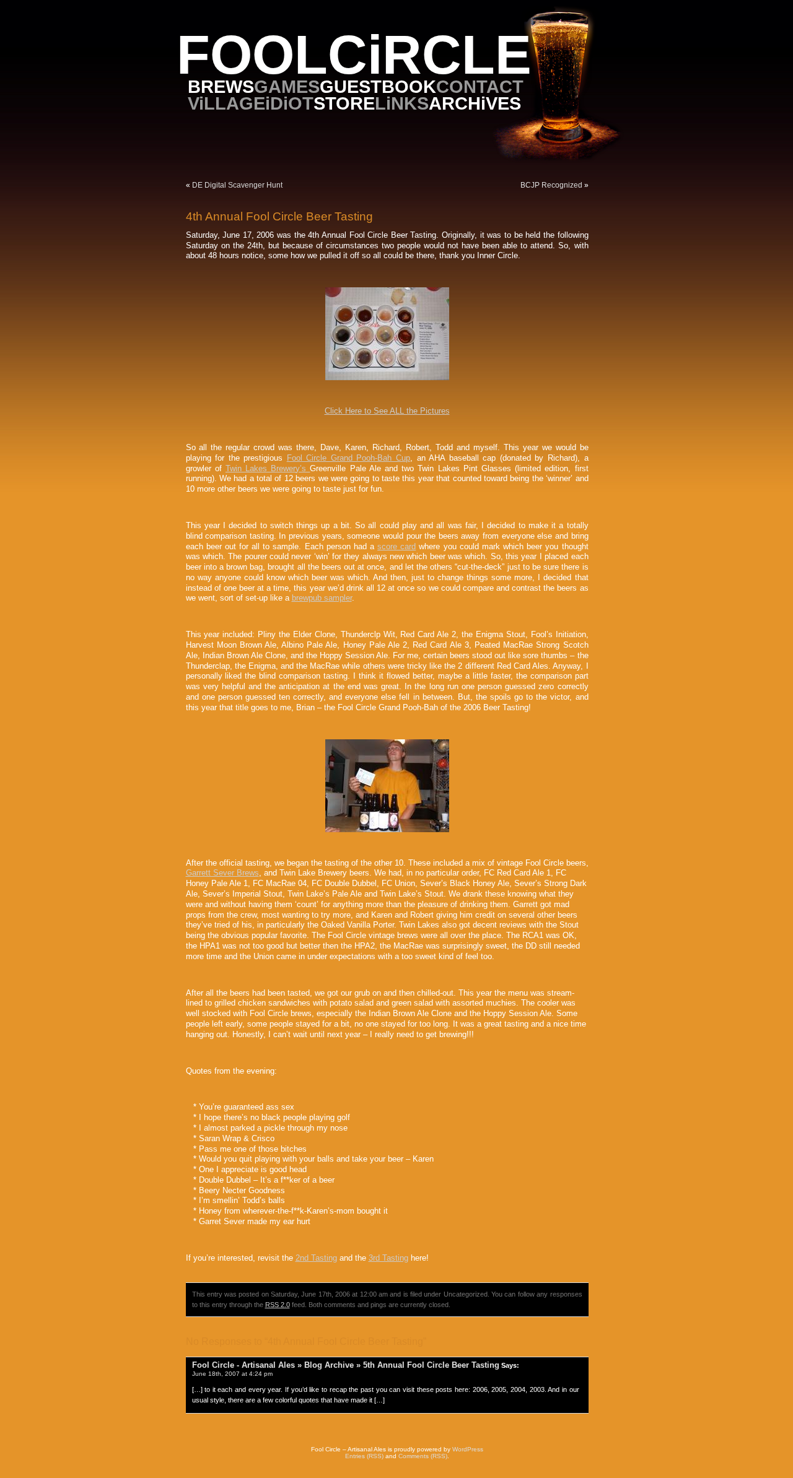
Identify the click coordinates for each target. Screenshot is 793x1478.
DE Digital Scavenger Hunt (237, 185)
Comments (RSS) (422, 1456)
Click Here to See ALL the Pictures (387, 411)
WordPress (467, 1449)
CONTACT (480, 86)
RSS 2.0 (277, 1304)
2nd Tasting (316, 1258)
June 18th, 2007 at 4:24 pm (232, 1373)
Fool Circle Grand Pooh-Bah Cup (348, 458)
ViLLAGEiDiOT (250, 103)
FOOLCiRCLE (354, 54)
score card (396, 546)
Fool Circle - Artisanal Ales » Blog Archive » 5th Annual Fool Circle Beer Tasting (345, 1365)
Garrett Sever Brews (222, 873)
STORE (344, 103)
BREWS (221, 86)
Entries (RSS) (364, 1456)
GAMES (287, 86)
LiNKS (402, 103)
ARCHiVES (475, 103)
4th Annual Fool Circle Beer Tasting (279, 216)
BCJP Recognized (551, 185)
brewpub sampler (322, 598)
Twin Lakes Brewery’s (268, 468)
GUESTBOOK (378, 86)
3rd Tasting (388, 1258)
